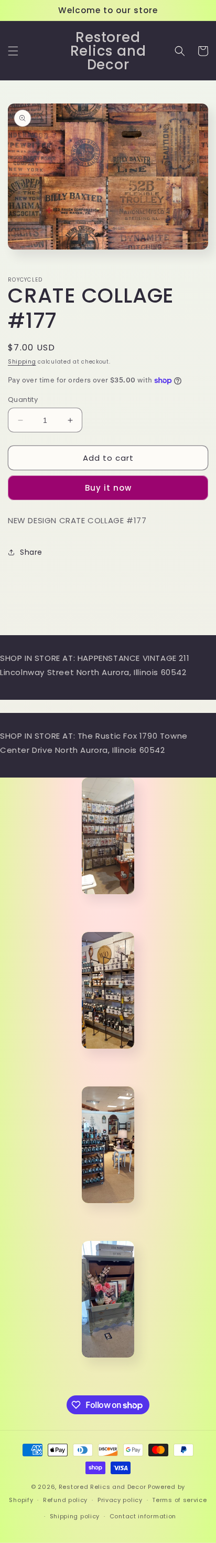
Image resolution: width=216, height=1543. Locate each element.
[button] (13, 51)
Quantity (23, 400)
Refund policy (65, 1500)
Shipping (22, 362)
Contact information (143, 1516)
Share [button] (31, 552)
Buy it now (108, 487)
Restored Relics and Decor (102, 1487)
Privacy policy (120, 1500)
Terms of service (179, 1500)
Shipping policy (75, 1516)
